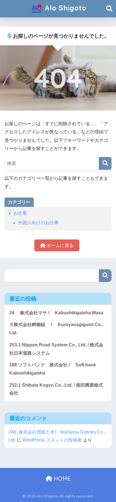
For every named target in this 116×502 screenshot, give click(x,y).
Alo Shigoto (64, 7)
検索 (105, 275)
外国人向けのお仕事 (38, 222)
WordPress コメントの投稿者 (52, 440)
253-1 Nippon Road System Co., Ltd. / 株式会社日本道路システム (56, 348)
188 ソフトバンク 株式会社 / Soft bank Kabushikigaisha (52, 368)
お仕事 (20, 213)
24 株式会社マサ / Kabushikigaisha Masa (56, 312)
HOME (61, 478)
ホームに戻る (59, 245)
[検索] (105, 163)
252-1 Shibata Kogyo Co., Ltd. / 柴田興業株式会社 (56, 389)
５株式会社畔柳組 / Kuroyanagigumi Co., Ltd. (56, 328)
